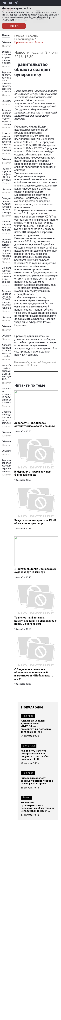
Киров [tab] (6, 35)
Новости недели (24, 39)
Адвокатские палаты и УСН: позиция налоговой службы (9, 351)
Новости (31, 36)
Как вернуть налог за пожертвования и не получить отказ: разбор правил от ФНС (35, 755)
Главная (19, 36)
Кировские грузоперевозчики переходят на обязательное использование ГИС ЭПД (37, 806)
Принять (14, 25)
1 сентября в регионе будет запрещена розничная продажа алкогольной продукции (10, 142)
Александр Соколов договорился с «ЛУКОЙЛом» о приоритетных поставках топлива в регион (36, 726)
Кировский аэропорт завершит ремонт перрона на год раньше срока (37, 781)
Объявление (8, 42)
